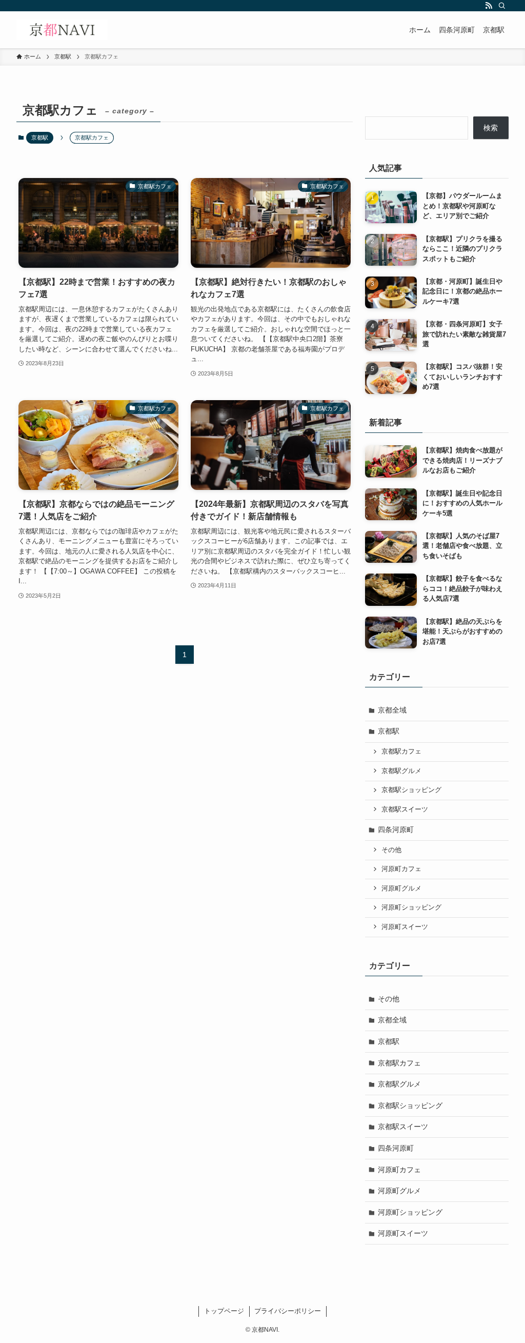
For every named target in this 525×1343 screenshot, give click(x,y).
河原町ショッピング (411, 907)
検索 (490, 128)
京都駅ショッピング (411, 790)
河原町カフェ (401, 869)
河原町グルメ (401, 888)
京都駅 (39, 137)
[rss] (488, 5)
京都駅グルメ (401, 771)
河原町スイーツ (404, 927)
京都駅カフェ (401, 751)
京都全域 (392, 710)
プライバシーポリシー (287, 1311)
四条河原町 (396, 829)
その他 (391, 850)
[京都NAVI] (62, 29)
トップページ (224, 1311)
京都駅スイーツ (404, 809)
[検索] (502, 5)
